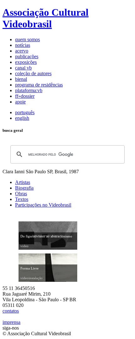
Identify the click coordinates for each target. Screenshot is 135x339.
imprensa (11, 322)
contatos (11, 311)
